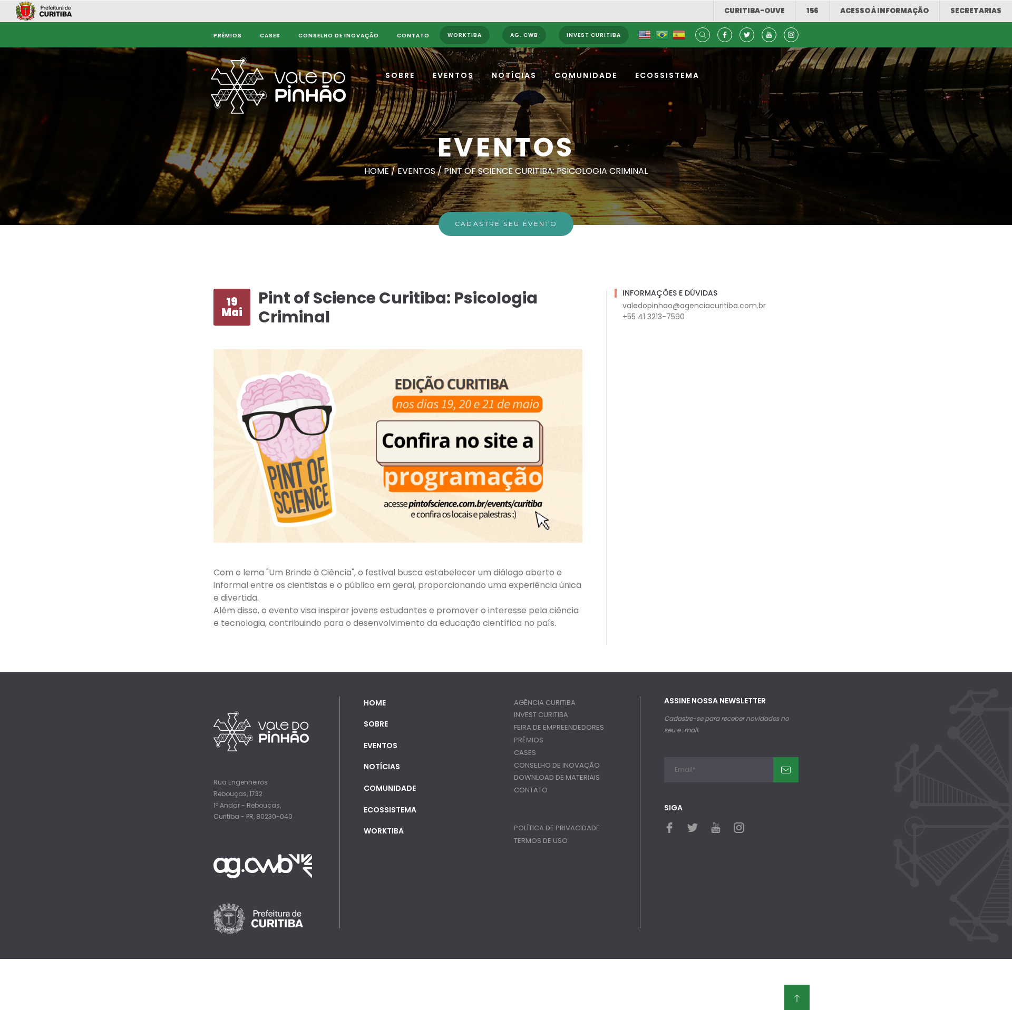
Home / (380, 171)
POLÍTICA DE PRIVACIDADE (557, 828)
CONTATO (531, 790)
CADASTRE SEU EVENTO (506, 224)
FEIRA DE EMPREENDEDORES (559, 727)
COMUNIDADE (585, 75)
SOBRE (400, 75)
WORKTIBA (384, 831)
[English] (644, 35)
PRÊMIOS (528, 740)
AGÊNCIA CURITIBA (545, 703)
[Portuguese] (662, 35)
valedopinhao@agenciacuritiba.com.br (694, 305)
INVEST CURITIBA (541, 715)
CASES (525, 753)
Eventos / (420, 171)
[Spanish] (679, 35)
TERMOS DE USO (541, 841)
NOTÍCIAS (514, 75)
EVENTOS (453, 75)
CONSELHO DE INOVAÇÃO (557, 765)
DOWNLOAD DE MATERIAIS (557, 777)
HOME (375, 703)
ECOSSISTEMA (667, 75)
